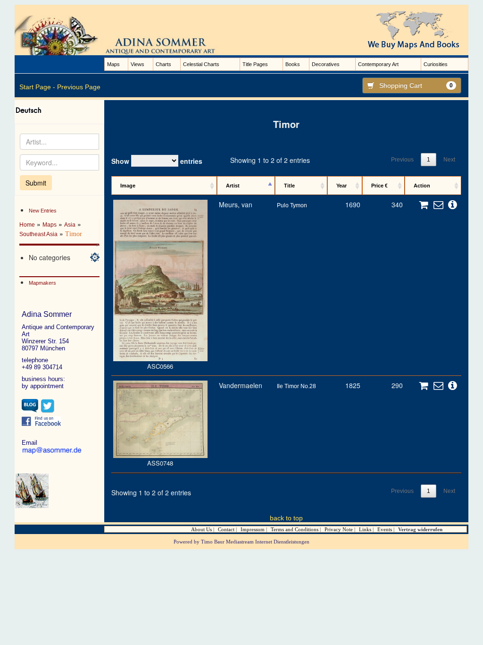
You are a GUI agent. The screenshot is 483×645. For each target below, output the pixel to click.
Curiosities (436, 64)
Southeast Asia (38, 234)
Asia (69, 224)
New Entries (43, 210)
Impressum (253, 529)
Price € (379, 185)
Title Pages (255, 64)
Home (27, 224)
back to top (286, 518)
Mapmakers (42, 283)
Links (365, 529)
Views (137, 64)
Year (341, 185)
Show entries (156, 161)
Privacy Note (339, 529)
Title (289, 185)
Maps (113, 64)
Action (422, 185)
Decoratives (326, 64)
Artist (233, 185)
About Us (201, 529)
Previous (402, 159)
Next (449, 159)
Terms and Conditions (294, 529)
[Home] (124, 35)
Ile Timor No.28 (296, 386)
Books (292, 64)
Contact (226, 529)
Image (127, 185)
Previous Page (78, 87)
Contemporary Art (378, 64)
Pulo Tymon (292, 205)
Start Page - (37, 87)
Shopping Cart (416, 85)
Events (384, 529)
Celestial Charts (201, 64)
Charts (163, 64)
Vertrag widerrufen (420, 529)
